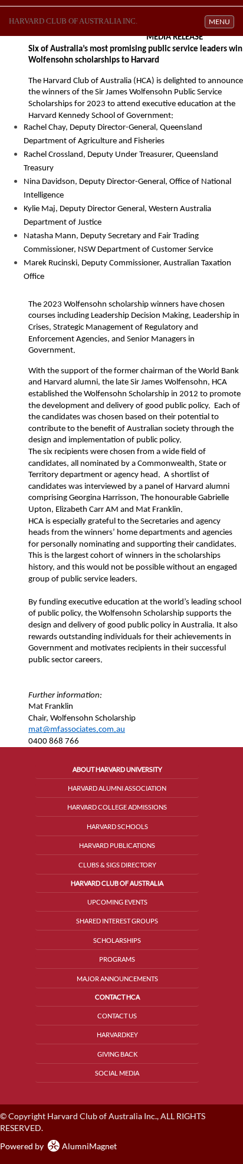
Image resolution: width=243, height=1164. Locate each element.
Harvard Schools (117, 826)
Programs (117, 959)
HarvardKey (117, 1034)
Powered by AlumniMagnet (58, 1146)
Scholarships (117, 940)
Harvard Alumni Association (117, 788)
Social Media (117, 1073)
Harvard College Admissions (117, 807)
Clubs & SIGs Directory (117, 865)
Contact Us (117, 1016)
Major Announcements (117, 978)
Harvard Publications (117, 845)
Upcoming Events (117, 902)
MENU (221, 21)
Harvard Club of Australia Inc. (73, 21)
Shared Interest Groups (117, 921)
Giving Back (117, 1054)
